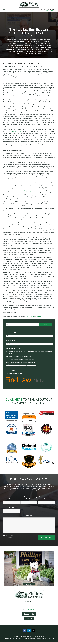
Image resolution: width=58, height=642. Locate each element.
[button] (4, 10)
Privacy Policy (22, 639)
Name (11, 499)
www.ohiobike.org (16, 131)
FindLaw (51, 639)
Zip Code (11, 507)
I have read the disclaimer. (10, 536)
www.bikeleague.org (25, 191)
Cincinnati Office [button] (29, 614)
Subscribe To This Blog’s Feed (14, 373)
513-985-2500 (50, 11)
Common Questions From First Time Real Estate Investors (21, 362)
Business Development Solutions (37, 639)
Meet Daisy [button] (29, 584)
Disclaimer (29, 536)
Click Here (14, 399)
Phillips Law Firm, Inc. (16, 66)
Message (29, 516)
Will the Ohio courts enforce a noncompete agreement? (20, 359)
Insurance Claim (37, 66)
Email (28, 499)
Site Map (14, 639)
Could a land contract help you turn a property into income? (21, 365)
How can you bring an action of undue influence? (18, 356)
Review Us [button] (29, 619)
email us (38, 317)
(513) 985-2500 (29, 317)
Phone (46, 499)
